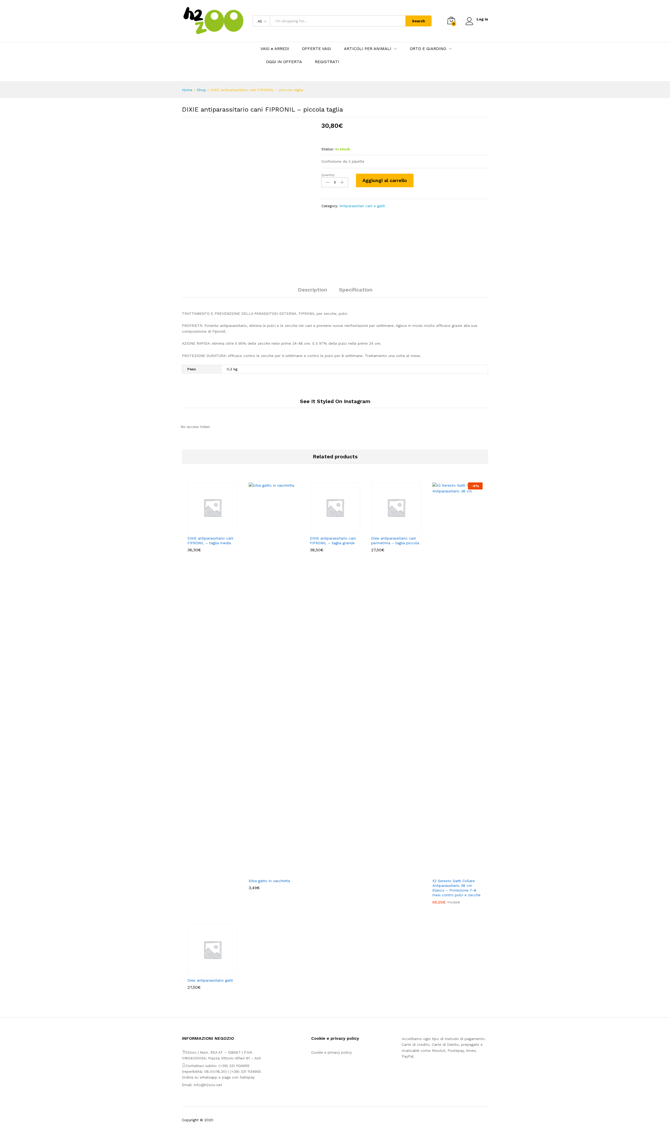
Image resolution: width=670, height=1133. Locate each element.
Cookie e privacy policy (331, 1052)
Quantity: (328, 175)
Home (187, 90)
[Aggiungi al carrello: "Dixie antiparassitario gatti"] (206, 971)
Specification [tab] (355, 289)
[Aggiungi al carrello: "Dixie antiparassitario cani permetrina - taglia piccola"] (390, 529)
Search (418, 21)
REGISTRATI (327, 62)
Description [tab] (312, 289)
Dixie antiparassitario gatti (210, 980)
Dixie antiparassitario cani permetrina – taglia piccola (395, 540)
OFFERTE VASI (316, 49)
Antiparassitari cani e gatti (362, 206)
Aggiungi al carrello (384, 180)
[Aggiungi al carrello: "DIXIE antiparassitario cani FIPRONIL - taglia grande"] (329, 529)
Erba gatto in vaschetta (269, 881)
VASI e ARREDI (274, 49)
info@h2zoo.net (208, 1085)
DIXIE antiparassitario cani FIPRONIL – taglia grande (333, 540)
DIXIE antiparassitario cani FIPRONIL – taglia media (210, 540)
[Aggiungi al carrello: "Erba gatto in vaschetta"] (267, 872)
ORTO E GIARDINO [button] (428, 49)
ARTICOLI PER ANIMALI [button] (367, 49)
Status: (327, 149)
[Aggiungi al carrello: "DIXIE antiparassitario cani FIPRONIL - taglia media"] (206, 529)
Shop (201, 90)
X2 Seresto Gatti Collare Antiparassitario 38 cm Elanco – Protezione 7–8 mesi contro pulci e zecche (456, 888)
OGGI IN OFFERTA (284, 62)
